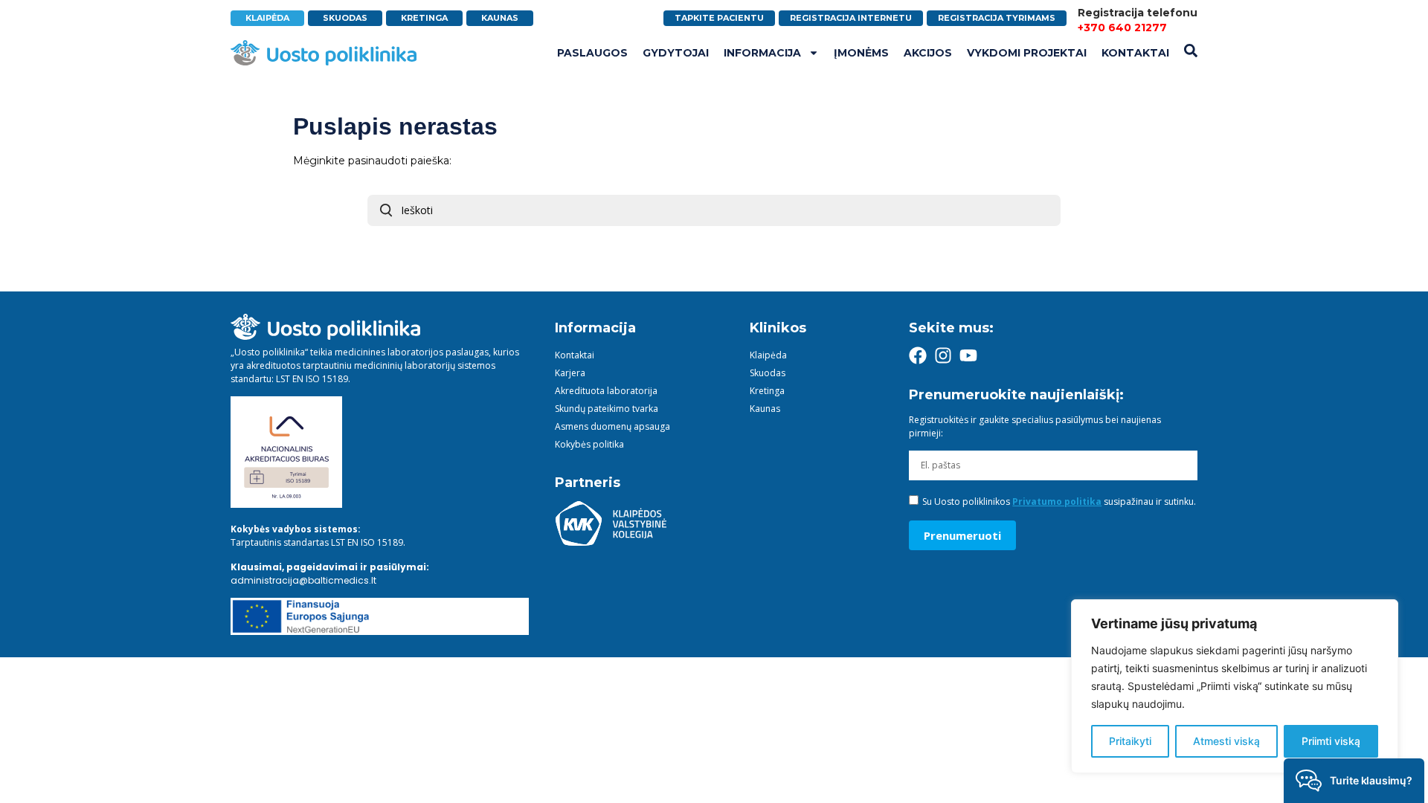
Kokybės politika (589, 444)
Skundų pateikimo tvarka (606, 408)
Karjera (570, 373)
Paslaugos (592, 52)
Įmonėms (861, 52)
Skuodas (767, 373)
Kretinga (767, 390)
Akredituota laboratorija (606, 390)
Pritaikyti (1130, 741)
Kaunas (765, 408)
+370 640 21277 (1122, 27)
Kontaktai (1135, 52)
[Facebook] (918, 355)
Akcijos (928, 52)
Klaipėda (768, 355)
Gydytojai (676, 52)
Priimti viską (1331, 741)
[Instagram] (943, 355)
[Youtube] (968, 355)
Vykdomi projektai (1027, 52)
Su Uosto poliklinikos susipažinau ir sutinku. (1059, 501)
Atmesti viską (1226, 741)
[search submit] (386, 210)
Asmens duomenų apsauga (612, 426)
